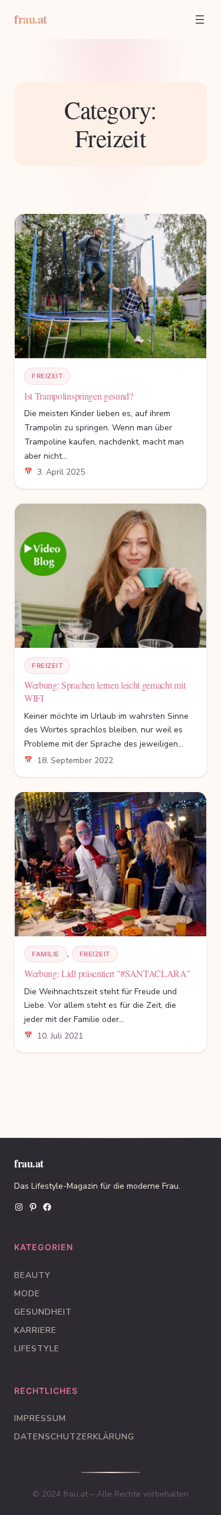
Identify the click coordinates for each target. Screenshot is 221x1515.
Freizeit (47, 376)
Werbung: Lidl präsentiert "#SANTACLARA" (107, 973)
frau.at (30, 19)
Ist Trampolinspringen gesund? (78, 396)
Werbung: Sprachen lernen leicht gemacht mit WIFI (104, 691)
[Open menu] (200, 19)
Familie (46, 954)
